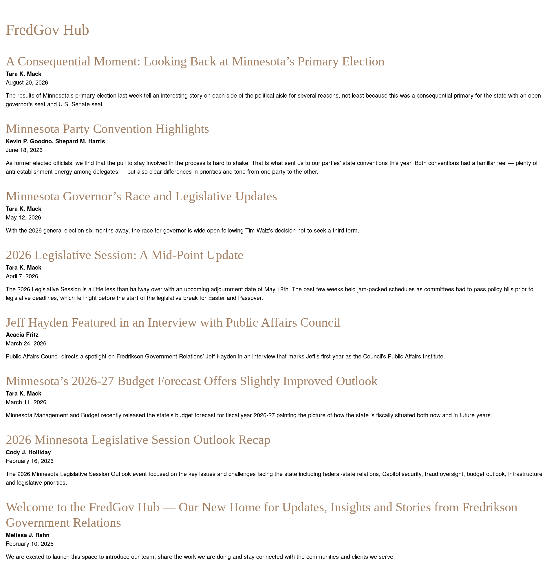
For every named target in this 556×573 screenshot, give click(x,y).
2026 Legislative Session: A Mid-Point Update (125, 255)
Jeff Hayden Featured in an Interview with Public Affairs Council (173, 322)
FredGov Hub (47, 29)
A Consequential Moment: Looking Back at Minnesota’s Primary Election (195, 61)
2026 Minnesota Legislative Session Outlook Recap (138, 440)
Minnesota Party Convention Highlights (107, 129)
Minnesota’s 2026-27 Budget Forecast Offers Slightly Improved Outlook (192, 381)
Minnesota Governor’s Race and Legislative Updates (141, 196)
